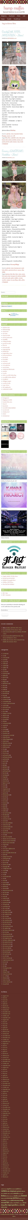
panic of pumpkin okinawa (9, 852)
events (12, 134)
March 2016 (5, 1077)
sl (13, 1202)
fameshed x (5, 733)
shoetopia (5, 888)
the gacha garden (7, 934)
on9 (4, 846)
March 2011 (5, 1163)
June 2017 (5, 1047)
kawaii (3, 140)
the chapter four (6, 912)
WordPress (17, 19)
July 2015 (5, 1093)
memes (4, 821)
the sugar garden (11, 1205)
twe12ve (4, 962)
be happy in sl (6, 398)
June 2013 (5, 1143)
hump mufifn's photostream (14, 315)
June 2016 (5, 1071)
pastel (3, 142)
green (23, 138)
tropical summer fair (7, 960)
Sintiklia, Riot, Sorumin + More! (10, 641)
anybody (8, 134)
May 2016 (5, 1073)
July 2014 (5, 1117)
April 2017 (5, 1051)
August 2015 (5, 1091)
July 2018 (5, 1021)
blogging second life (7, 400)
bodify (4, 689)
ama (5, 1189)
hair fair (4, 773)
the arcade (5, 908)
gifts (4, 765)
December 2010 (6, 1169)
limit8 (4, 805)
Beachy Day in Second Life (9, 578)
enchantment (6, 723)
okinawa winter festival (8, 842)
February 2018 (6, 1031)
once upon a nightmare (8, 848)
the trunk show (6, 954)
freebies (5, 751)
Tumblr (9, 19)
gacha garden (6, 755)
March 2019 (5, 1006)
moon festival (6, 829)
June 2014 (5, 1119)
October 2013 (6, 1135)
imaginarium (6, 789)
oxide (3, 278)
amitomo (8, 274)
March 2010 (5, 1177)
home (4, 785)
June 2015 (5, 1095)
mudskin (14, 140)
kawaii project (17, 268)
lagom (2, 1198)
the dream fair (6, 924)
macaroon (5, 361)
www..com (14, 313)
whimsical (5, 978)
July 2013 (5, 1141)
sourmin (20, 278)
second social (6, 410)
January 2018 (6, 1033)
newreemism (6, 367)
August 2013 (5, 1139)
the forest (5, 932)
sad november (6, 876)
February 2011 (6, 1165)
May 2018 (5, 1025)
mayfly (5, 1198)
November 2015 (6, 1085)
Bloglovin (4, 16)
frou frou (5, 753)
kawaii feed (5, 406)
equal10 (4, 725)
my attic (4, 830)
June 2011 (5, 1157)
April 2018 (5, 1027)
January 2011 (6, 1167)
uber (4, 964)
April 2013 (5, 1147)
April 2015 (5, 1099)
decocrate (5, 709)
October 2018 (6, 1015)
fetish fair (5, 741)
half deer (7, 1196)
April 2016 (5, 1075)
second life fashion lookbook (9, 408)
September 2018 (6, 1017)
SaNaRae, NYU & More (8, 582)
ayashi (17, 1189)
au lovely (5, 671)
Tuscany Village (15, 264)
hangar (4, 777)
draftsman (5, 717)
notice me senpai (6, 836)
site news (5, 892)
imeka (16, 1196)
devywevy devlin (6, 335)
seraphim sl (5, 379)
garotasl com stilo (7, 343)
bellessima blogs (6, 329)
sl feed (4, 414)
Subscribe (5, 614)
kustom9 (5, 803)
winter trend (6, 980)
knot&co (5, 799)
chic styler (5, 333)
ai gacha (4, 661)
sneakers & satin (6, 383)
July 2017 (5, 1045)
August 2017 (5, 1043)
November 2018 (6, 1013)
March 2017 (5, 1053)
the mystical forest (7, 942)
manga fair (5, 817)
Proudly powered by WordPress (7, 1214)
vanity (4, 970)
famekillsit (5, 339)
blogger (4, 681)
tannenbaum (6, 906)
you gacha (5, 984)
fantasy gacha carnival (8, 735)
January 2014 (6, 1129)
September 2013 (6, 1137)
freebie (22, 1193)
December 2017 (6, 1035)
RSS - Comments (6, 595)
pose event (5, 860)
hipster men (5, 783)
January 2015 (6, 1105)
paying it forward (6, 856)
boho (16, 274)
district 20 (5, 715)
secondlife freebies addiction (9, 377)
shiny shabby (5, 884)
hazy (9, 276)
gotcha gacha (6, 771)
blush (4, 687)
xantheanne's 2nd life (7, 389)
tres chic (5, 956)
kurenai (4, 801)
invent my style (6, 347)
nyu (22, 140)
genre (4, 763)
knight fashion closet (7, 353)
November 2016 (6, 1061)
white (19, 280)
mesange (10, 1198)
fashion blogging (6, 739)
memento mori (6, 819)
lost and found (6, 813)
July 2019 (5, 998)
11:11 (4, 655)
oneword (5, 850)
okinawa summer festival (8, 840)
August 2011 (5, 1153)
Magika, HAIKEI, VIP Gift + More (10, 576)
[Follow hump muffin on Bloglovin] (6, 306)
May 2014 (5, 1121)
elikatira (23, 1191)
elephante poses (15, 1191)
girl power (5, 767)
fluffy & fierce (6, 745)
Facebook (12, 16)
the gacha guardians (7, 936)
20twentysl (5, 657)
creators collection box (8, 703)
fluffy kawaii (5, 747)
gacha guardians (6, 757)
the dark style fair (7, 922)
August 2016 (5, 1067)
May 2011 (5, 1159)
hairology (5, 775)
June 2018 (5, 1023)
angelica (9, 1189)
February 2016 (6, 1079)
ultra (4, 966)
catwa (17, 138)
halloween (12, 1196)
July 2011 (5, 1155)
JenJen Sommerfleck (7, 632)
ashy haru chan (6, 327)
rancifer (5, 373)
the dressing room (7, 926)
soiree (4, 896)
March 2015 (5, 1101)
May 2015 (5, 1097)
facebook (5, 296)
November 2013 (6, 1133)
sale (4, 878)
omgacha (5, 844)
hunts (4, 787)
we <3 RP (13, 136)
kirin (7, 140)
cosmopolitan (6, 701)
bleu (7, 138)
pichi (6, 278)
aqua (4, 669)
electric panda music (7, 337)
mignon (20, 1198)
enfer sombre (10, 1193)
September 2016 (6, 1065)
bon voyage (5, 691)
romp (4, 872)
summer (8, 280)
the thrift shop (6, 952)
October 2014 (6, 1111)
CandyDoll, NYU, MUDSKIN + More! (12, 33)
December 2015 (6, 1083)
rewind (4, 870)
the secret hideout (7, 950)
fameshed (16, 134)
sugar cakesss (6, 385)
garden (4, 761)
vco (19, 1205)
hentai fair (5, 781)
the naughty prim (7, 387)
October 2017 (6, 1039)
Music (3, 19)
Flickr (18, 16)
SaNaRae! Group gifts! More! (9, 580)
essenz (23, 274)
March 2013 (5, 1149)
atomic (13, 1189)
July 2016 (5, 1069)
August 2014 (5, 1115)
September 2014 (6, 1113)
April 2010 (5, 1175)
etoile (4, 727)
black (20, 1189)
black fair (5, 677)
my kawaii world (6, 363)
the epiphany (5, 928)
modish (23, 1198)
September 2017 (6, 1041)
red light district (6, 868)
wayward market (6, 974)
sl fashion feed (6, 412)
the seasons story (7, 946)
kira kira (5, 797)
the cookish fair (6, 914)
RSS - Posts (5, 593)
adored (2, 1189)
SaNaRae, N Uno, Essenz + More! (14, 630)
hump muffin (14, 7)
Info (24, 16)
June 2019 (5, 1000)
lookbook (5, 809)
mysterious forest (13, 270)
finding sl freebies (7, 341)
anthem (4, 663)
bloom (4, 685)
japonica (5, 793)
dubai (4, 721)
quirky (12, 278)
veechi (21, 142)
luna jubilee (5, 359)
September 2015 (6, 1089)
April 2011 (5, 1161)
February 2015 (6, 1103)
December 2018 (6, 1012)
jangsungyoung (6, 349)
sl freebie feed (6, 416)
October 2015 (6, 1087)
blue (9, 138)
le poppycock (14, 276)
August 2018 (5, 1019)
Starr (4, 630)
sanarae (8, 136)
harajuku (5, 779)
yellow (23, 280)
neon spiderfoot (6, 365)
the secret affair (6, 948)
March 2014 (5, 1125)
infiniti (19, 1196)
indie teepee (5, 791)
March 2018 (5, 1029)
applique (5, 667)
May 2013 (5, 1145)
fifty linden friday (6, 743)
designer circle (6, 713)
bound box (5, 693)
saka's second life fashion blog (9, 375)
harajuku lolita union (7, 402)
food (3, 276)
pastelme (5, 371)
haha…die (5, 345)
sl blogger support (7, 381)
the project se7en (7, 944)
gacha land (5, 759)
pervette (7, 142)
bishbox (4, 675)
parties (4, 854)
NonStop (13, 130)
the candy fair (6, 910)
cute (8, 1191)
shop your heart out (7, 890)
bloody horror (6, 683)
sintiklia (16, 278)
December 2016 (6, 1059)
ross (4, 874)
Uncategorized (6, 968)
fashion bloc (5, 737)
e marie (5, 1193)
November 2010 (6, 1171)
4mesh (4, 659)
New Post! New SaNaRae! (8, 584)
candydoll (13, 138)
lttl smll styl (5, 815)
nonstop (19, 140)
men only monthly (7, 823)
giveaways (5, 769)
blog (4, 679)
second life (5, 1202)
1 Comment (5, 144)
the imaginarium (6, 938)
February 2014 (6, 1127)
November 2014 (6, 1109)
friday (3, 1196)
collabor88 (5, 697)
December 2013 (6, 1131)
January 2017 (6, 1057)
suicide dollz (5, 900)
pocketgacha (6, 858)
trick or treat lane (7, 958)
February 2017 (6, 1055)
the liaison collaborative (8, 940)
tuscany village (14, 280)
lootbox (4, 811)
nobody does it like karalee (8, 369)
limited (4, 807)
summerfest (6, 902)
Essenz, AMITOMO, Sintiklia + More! (13, 152)
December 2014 (6, 1107)
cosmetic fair (6, 699)
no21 (4, 834)
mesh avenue (6, 824)
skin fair (5, 894)
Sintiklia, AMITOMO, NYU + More (14, 628)
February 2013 (6, 1151)
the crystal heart (6, 920)
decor (4, 711)
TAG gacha (5, 904)
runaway (15, 142)
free (4, 749)
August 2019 (5, 996)
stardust (4, 280)
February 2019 (6, 1007)
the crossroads (6, 918)
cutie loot (5, 705)
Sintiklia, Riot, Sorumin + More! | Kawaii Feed (13, 640)
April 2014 (5, 1123)
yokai (5, 1207)
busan (4, 695)
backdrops (5, 673)
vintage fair (5, 972)
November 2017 (6, 1037)
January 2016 (6, 1081)
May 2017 (5, 1049)
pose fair (5, 862)
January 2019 (6, 1009)
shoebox (5, 886)
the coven (5, 916)
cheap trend (5, 331)
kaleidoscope (6, 351)
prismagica (5, 866)
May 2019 (5, 1002)
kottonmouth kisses (7, 355)
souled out (5, 898)
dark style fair (6, 707)
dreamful (5, 719)
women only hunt (7, 982)
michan (10, 140)
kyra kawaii (5, 357)
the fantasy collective (7, 930)
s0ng (18, 142)
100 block (5, 653)
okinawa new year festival (8, 838)
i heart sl (5, 404)
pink (11, 142)
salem (4, 880)
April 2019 (5, 1004)
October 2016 (6, 1063)
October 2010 (6, 1173)
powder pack (6, 864)
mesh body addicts (7, 827)
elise (20, 138)
